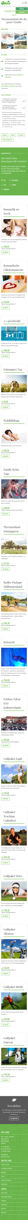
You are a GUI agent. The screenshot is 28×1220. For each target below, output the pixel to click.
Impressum (3, 1208)
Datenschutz (4, 1212)
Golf (5, 185)
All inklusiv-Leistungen (6, 1180)
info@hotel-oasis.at (6, 1151)
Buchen (22, 9)
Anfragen (21, 12)
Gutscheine (21, 135)
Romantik (6, 189)
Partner (3, 1176)
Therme (14, 185)
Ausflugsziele (4, 1184)
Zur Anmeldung (14, 1118)
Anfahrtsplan (4, 1204)
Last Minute (15, 180)
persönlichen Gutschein (8, 86)
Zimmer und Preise (5, 1164)
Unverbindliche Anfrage (6, 1197)
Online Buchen (4, 1193)
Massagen (3, 1172)
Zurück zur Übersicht (7, 140)
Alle (5, 180)
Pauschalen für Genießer (6, 1168)
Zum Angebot (5, 252)
